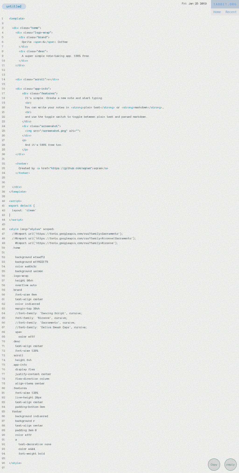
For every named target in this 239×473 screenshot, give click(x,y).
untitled (14, 6)
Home (217, 12)
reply (231, 464)
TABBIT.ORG (225, 4)
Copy (214, 464)
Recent (231, 12)
